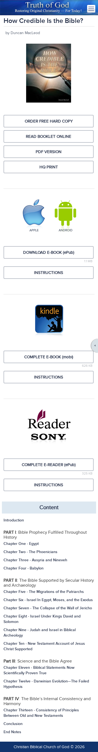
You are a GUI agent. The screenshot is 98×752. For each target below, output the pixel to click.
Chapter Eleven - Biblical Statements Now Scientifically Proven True (39, 670)
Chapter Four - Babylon (24, 568)
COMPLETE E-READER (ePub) (49, 464)
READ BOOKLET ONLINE (48, 136)
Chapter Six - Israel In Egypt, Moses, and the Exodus (48, 600)
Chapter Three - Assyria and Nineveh (35, 560)
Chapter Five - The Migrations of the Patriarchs (44, 591)
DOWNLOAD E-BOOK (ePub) (48, 252)
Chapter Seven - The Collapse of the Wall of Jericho (48, 608)
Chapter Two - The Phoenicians (30, 552)
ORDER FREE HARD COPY (49, 121)
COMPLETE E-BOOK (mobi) (48, 356)
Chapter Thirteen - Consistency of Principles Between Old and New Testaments (41, 713)
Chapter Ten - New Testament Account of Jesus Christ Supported (44, 646)
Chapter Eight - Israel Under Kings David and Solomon (42, 619)
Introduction (14, 520)
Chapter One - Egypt (21, 543)
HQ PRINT (48, 167)
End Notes (12, 732)
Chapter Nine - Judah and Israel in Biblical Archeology (40, 633)
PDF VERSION (49, 151)
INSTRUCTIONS (48, 272)
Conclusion (13, 723)
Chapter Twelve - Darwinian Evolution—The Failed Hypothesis (46, 684)
